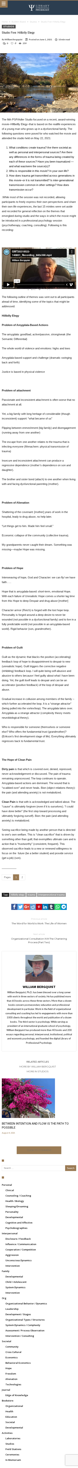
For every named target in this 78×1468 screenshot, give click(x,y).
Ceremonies (12, 1454)
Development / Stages (18, 1314)
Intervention (12, 1265)
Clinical (9, 1190)
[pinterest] (39, 907)
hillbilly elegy (17, 894)
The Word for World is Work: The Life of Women (39, 921)
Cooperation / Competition (20, 1249)
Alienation (11, 1379)
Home (5, 21)
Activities (7, 1433)
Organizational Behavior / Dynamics (26, 1303)
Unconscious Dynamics (18, 1260)
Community (12, 1346)
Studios (33, 21)
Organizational (14, 1406)
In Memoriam (13, 1460)
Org (4, 1298)
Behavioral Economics (18, 1362)
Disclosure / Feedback (18, 1238)
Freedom (10, 1373)
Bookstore (7, 1400)
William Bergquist (13, 39)
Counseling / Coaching (18, 1195)
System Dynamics (15, 1287)
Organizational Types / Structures (25, 1319)
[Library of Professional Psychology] (39, 4)
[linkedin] (45, 907)
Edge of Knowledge (16, 1395)
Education (11, 1416)
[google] (27, 907)
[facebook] (14, 907)
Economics (11, 1357)
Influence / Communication (20, 1244)
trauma (31, 894)
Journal (6, 1389)
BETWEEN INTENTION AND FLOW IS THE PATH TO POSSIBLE (35, 1125)
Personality (12, 1211)
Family (5, 1271)
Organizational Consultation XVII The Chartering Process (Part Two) (39, 938)
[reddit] (33, 907)
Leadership (12, 1309)
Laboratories (12, 1438)
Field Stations (13, 1449)
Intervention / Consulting (19, 1335)
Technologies (13, 1384)
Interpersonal (10, 1233)
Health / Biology (14, 1201)
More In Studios (38, 1071)
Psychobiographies (16, 1228)
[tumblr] (51, 907)
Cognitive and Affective (18, 1222)
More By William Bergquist (37, 1066)
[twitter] (20, 907)
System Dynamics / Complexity (22, 1325)
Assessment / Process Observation (24, 1330)
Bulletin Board (19, 21)
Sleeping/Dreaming (16, 1206)
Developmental (14, 1217)
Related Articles (37, 1061)
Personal (7, 1184)
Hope (8, 1368)
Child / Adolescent (15, 1282)
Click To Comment (39, 1150)
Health (9, 1411)
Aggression (12, 1255)
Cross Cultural (13, 1352)
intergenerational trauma (51, 894)
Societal (6, 1341)
